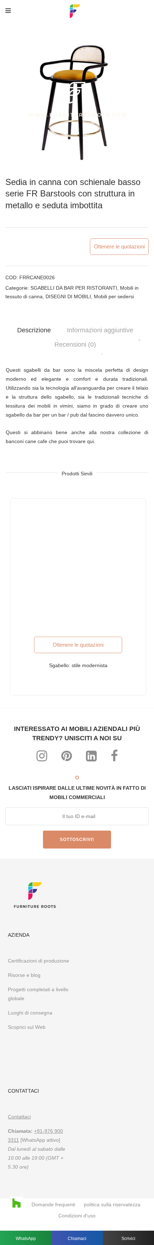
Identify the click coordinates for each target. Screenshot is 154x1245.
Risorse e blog (24, 975)
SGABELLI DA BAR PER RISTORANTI (73, 288)
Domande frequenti (53, 1204)
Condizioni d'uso (77, 1215)
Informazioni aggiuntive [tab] (100, 330)
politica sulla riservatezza (112, 1204)
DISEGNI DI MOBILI (68, 296)
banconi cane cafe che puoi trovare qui (50, 441)
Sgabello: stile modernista (78, 665)
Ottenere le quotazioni (119, 246)
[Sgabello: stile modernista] (78, 566)
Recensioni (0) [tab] (75, 344)
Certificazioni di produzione (38, 961)
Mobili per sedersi (114, 296)
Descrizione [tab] (34, 330)
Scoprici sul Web (27, 1027)
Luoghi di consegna (30, 1013)
